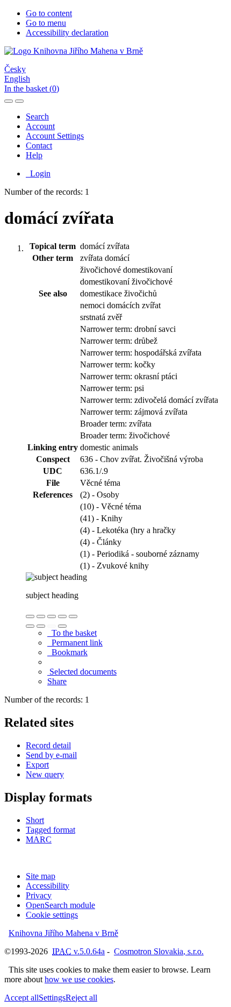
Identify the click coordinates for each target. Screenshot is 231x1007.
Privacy (39, 895)
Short (35, 820)
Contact (39, 145)
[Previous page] (51, 626)
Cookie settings (52, 914)
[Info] (73, 616)
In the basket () (31, 88)
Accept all (21, 997)
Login (38, 173)
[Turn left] (30, 626)
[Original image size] (51, 616)
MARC (39, 839)
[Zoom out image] (41, 616)
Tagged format (50, 829)
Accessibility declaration (67, 32)
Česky (15, 69)
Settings (52, 997)
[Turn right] (41, 626)
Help (34, 155)
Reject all (81, 997)
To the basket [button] (72, 632)
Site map (40, 876)
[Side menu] (8, 101)
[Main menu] (19, 101)
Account (40, 126)
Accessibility (47, 885)
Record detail (48, 745)
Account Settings (55, 135)
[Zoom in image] (30, 616)
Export (37, 764)
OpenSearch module (60, 905)
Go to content (49, 13)
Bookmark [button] (67, 652)
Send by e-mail (51, 755)
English (17, 78)
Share (57, 681)
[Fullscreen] (62, 616)
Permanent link (75, 642)
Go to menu (46, 22)
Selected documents (82, 671)
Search (37, 116)
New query (45, 774)
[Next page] (62, 626)
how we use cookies (79, 979)
